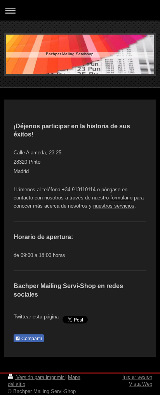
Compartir (31, 338)
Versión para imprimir (40, 377)
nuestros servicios (113, 206)
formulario (121, 198)
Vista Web (140, 384)
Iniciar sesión (137, 377)
